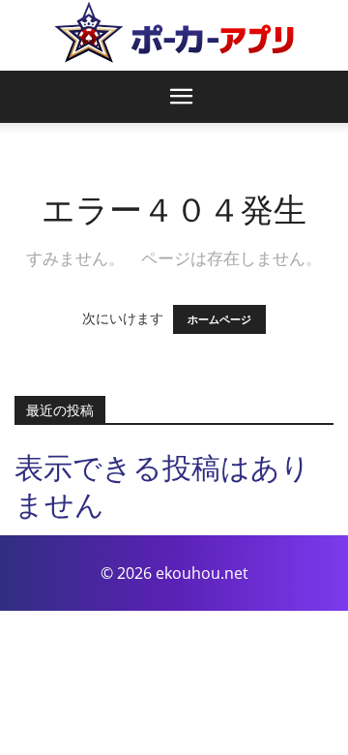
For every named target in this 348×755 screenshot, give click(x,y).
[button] (182, 97)
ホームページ (219, 319)
